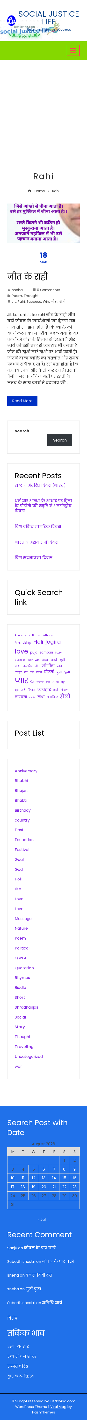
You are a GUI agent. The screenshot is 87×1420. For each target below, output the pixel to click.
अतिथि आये (52, 1303)
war (18, 1066)
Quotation (24, 968)
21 (54, 1187)
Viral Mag (58, 1406)
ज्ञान (59, 666)
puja (33, 652)
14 (54, 1178)
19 (33, 1187)
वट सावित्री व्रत (39, 1275)
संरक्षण (64, 690)
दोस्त (39, 672)
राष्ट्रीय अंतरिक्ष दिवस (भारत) (40, 485)
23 (74, 1187)
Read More (22, 401)
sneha (17, 290)
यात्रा (55, 682)
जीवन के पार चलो (40, 1248)
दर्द (26, 672)
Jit (14, 301)
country (22, 820)
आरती (54, 660)
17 (12, 1187)
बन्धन (40, 682)
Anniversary (22, 635)
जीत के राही (27, 276)
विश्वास (31, 690)
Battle (36, 635)
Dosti (19, 830)
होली (65, 696)
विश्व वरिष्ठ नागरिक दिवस (38, 526)
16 (74, 1178)
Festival (22, 849)
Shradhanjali (26, 1007)
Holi (38, 642)
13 (43, 1178)
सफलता (21, 697)
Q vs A (21, 958)
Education (24, 840)
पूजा (67, 672)
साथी (40, 697)
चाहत (18, 666)
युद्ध (63, 682)
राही (62, 301)
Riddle (20, 987)
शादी (55, 690)
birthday (47, 635)
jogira (53, 642)
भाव (48, 682)
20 (44, 1187)
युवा (17, 690)
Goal (19, 859)
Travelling (24, 1046)
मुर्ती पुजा (33, 1289)
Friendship (23, 642)
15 (64, 1178)
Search (22, 431)
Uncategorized (29, 1056)
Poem (17, 295)
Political (22, 948)
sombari (46, 652)
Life (18, 889)
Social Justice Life (48, 17)
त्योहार (18, 672)
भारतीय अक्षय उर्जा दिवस (36, 542)
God (19, 869)
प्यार (21, 681)
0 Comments (48, 290)
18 (23, 1187)
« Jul (42, 1219)
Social (20, 1017)
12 (33, 1178)
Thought (31, 295)
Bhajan (21, 790)
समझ (32, 697)
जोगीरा (48, 665)
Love (19, 899)
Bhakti (21, 800)
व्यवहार (44, 689)
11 (23, 1178)
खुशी (62, 660)
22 (64, 1187)
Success (34, 301)
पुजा (59, 672)
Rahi (21, 301)
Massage (23, 918)
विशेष (12, 1318)
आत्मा (45, 660)
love (21, 651)
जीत (54, 301)
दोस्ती (49, 672)
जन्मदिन (28, 666)
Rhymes (22, 977)
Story (58, 652)
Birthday (23, 810)
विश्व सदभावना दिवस (33, 558)
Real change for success (49, 29)
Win (46, 301)
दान (32, 672)
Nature (21, 928)
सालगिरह (52, 697)
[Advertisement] (43, 105)
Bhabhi (21, 780)
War (30, 660)
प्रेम (32, 682)
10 (12, 1178)
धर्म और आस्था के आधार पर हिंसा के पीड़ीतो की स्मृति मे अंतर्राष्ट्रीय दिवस (43, 506)
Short (20, 997)
